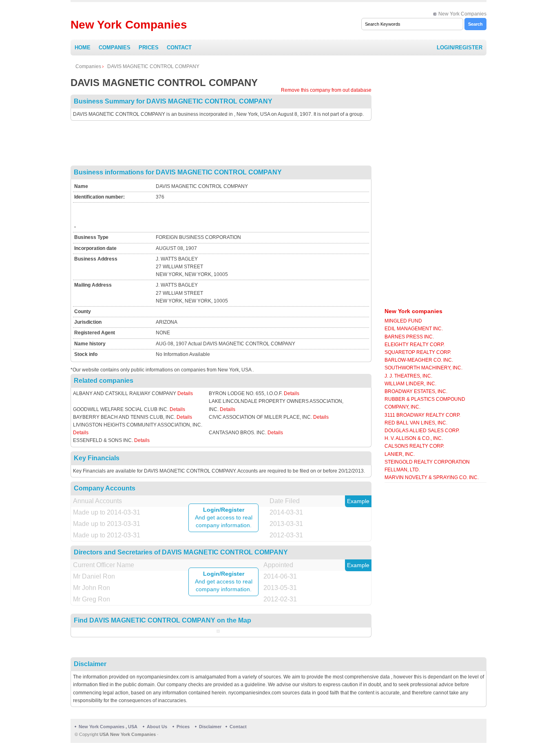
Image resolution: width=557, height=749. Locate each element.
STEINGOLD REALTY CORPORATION (427, 462)
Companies (114, 47)
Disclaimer (210, 726)
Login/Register (459, 47)
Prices (149, 47)
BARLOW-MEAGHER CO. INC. (419, 360)
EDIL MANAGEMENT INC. (414, 328)
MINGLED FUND (403, 321)
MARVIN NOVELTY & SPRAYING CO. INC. (432, 477)
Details (185, 393)
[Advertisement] (221, 143)
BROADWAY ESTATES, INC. (416, 391)
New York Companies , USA (108, 726)
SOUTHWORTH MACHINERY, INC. (423, 368)
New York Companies (462, 14)
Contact (179, 47)
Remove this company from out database (326, 90)
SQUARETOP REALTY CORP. (418, 352)
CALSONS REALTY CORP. (414, 446)
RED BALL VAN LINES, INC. (416, 423)
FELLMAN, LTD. (402, 470)
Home (83, 47)
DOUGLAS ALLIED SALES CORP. (422, 430)
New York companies (413, 311)
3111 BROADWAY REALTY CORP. (422, 415)
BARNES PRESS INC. (409, 337)
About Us (157, 726)
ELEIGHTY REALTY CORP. (414, 344)
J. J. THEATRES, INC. (408, 376)
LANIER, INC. (400, 454)
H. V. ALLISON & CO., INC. (414, 438)
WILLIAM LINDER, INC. (410, 384)
